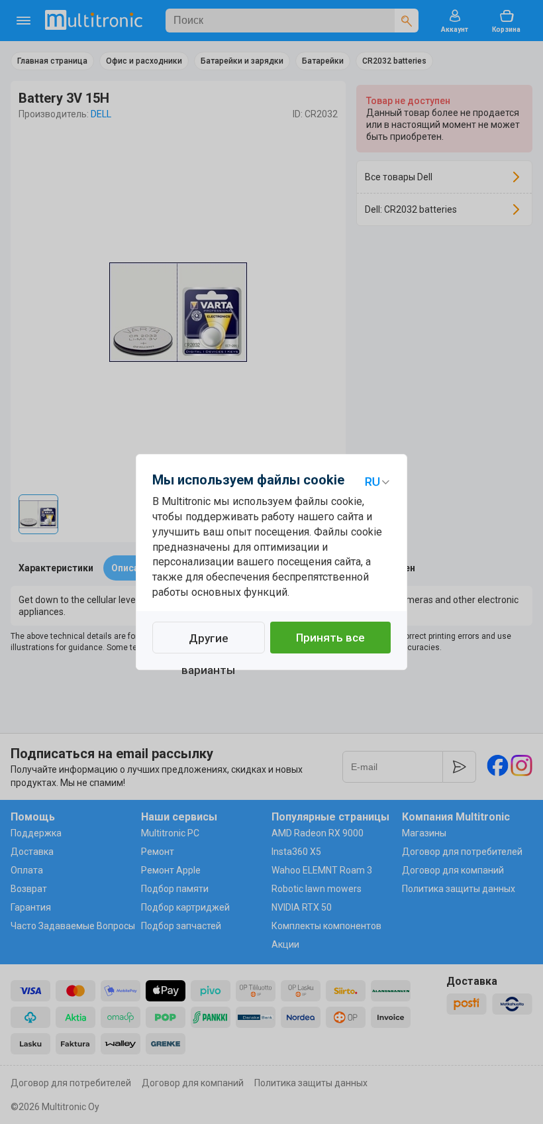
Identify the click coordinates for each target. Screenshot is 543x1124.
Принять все (330, 637)
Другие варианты (208, 642)
